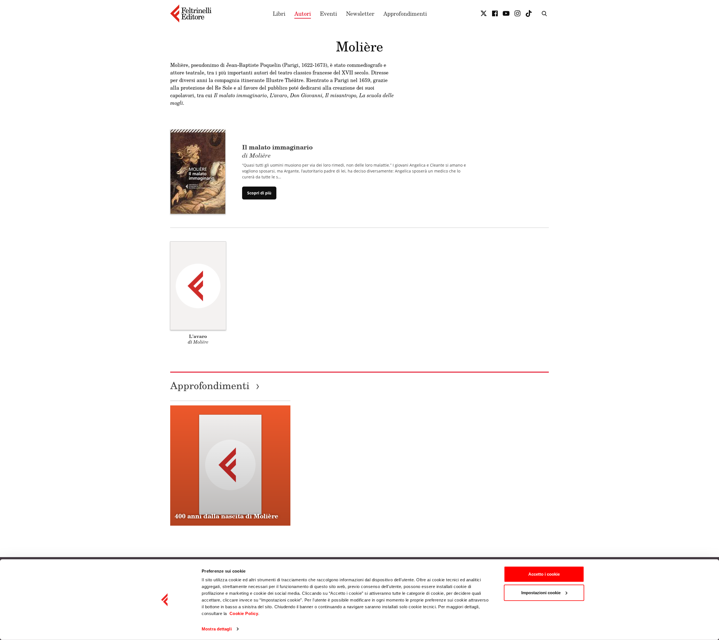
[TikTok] (528, 13)
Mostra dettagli (217, 629)
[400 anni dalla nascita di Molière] (230, 465)
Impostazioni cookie (541, 592)
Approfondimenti (405, 13)
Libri (279, 13)
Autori (302, 13)
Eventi (328, 13)
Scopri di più (259, 193)
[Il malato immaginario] (198, 171)
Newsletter (360, 13)
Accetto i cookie (544, 574)
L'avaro (198, 336)
